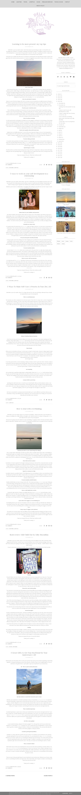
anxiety (50, 416)
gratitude (27, 142)
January (60, 141)
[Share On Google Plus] (51, 165)
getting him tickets (42, 699)
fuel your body (40, 372)
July (59, 130)
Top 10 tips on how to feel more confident (66, 233)
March (60, 137)
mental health (38, 492)
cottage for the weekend (15, 715)
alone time (24, 226)
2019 (59, 146)
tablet (19, 725)
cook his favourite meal (13, 748)
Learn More (65, 793)
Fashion (58, 243)
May (60, 134)
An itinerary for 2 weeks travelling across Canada (66, 219)
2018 (59, 148)
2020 (59, 144)
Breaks (32, 352)
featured (11, 167)
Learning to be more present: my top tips (29, 44)
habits (49, 486)
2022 (59, 101)
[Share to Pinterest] (49, 165)
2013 (59, 157)
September (61, 126)
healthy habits (17, 250)
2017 (59, 150)
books (10, 646)
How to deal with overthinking (29, 409)
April (60, 135)
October (61, 124)
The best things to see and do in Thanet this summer (66, 204)
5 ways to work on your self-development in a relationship (29, 175)
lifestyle (16, 167)
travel (63, 241)
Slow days (34, 97)
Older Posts (48, 775)
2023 (59, 99)
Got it (70, 793)
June (60, 132)
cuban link (44, 736)
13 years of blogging (66, 184)
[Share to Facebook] (44, 165)
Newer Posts (11, 775)
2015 (59, 153)
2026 (59, 94)
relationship (35, 188)
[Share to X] (47, 165)
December (61, 103)
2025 (59, 96)
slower (31, 89)
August (60, 128)
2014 (59, 155)
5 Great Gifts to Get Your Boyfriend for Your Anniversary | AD (29, 654)
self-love (18, 260)
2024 (59, 97)
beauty (67, 241)
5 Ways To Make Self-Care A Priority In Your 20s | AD (29, 287)
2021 (59, 143)
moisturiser (21, 340)
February (61, 139)
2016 (59, 152)
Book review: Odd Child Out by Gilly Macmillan (29, 535)
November (61, 105)
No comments (9, 164)
